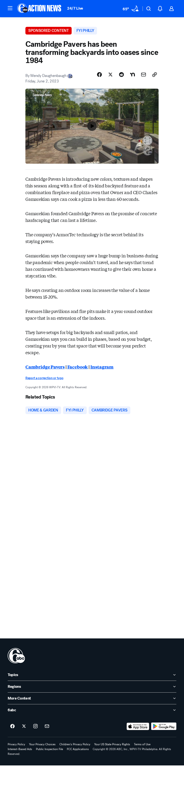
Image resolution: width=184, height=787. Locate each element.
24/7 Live (75, 8)
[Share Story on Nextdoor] (132, 74)
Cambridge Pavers (45, 367)
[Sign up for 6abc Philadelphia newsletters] (47, 726)
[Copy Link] (154, 74)
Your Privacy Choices (42, 744)
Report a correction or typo (44, 378)
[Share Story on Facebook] (99, 74)
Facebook (77, 367)
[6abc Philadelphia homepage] (39, 8)
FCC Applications (78, 749)
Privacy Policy (16, 744)
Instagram (102, 367)
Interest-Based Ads (20, 749)
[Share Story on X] (110, 74)
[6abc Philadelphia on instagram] (35, 726)
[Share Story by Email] (143, 74)
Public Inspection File (49, 749)
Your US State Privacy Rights (112, 744)
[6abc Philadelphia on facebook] (12, 726)
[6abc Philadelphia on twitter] (24, 726)
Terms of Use (142, 744)
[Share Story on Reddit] (121, 74)
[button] (10, 8)
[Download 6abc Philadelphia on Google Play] (163, 726)
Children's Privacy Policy (74, 744)
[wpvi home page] (16, 655)
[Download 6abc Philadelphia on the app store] (138, 726)
